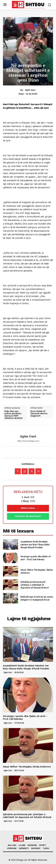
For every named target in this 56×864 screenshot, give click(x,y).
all (28, 60)
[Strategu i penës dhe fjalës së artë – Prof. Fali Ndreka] (10, 558)
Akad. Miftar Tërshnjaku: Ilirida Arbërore (27, 766)
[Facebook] (18, 471)
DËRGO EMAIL (28, 508)
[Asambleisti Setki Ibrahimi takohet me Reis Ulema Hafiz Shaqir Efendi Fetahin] (10, 544)
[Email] (38, 471)
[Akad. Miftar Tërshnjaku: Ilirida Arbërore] (10, 571)
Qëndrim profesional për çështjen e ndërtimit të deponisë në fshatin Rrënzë (34, 584)
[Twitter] (31, 471)
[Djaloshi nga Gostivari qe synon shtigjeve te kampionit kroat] (10, 598)
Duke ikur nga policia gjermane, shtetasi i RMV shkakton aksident (13, 414)
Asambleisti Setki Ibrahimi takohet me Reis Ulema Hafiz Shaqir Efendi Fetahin (35, 544)
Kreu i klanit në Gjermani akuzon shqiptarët (38, 413)
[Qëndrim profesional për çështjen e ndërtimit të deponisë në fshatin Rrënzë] (10, 584)
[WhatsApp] (25, 471)
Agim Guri (30, 90)
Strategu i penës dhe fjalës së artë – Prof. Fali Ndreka (35, 558)
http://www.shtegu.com (28, 441)
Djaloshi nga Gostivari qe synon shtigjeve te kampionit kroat (36, 598)
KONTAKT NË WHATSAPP (28, 516)
